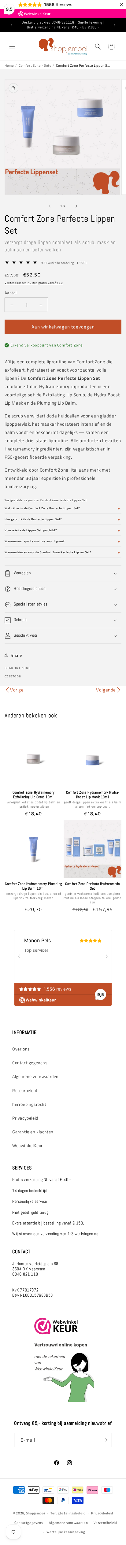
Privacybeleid (25, 1118)
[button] (12, 46)
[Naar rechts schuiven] (76, 206)
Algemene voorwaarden (35, 1076)
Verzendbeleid (105, 1522)
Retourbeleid (24, 1090)
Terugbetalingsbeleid (67, 1513)
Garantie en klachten (33, 1131)
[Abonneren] (105, 1440)
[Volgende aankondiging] (114, 25)
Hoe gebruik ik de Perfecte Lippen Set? (33, 519)
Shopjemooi (35, 1513)
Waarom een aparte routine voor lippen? (35, 541)
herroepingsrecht (29, 1104)
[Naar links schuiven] (49, 206)
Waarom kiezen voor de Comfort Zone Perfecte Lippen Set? (48, 552)
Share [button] (16, 655)
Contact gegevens (30, 1062)
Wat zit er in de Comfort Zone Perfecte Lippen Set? (42, 508)
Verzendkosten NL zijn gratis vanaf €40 (34, 282)
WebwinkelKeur (27, 1145)
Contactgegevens (28, 1522)
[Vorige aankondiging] (11, 25)
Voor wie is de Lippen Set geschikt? (31, 530)
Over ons (21, 1049)
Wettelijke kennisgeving (65, 1531)
